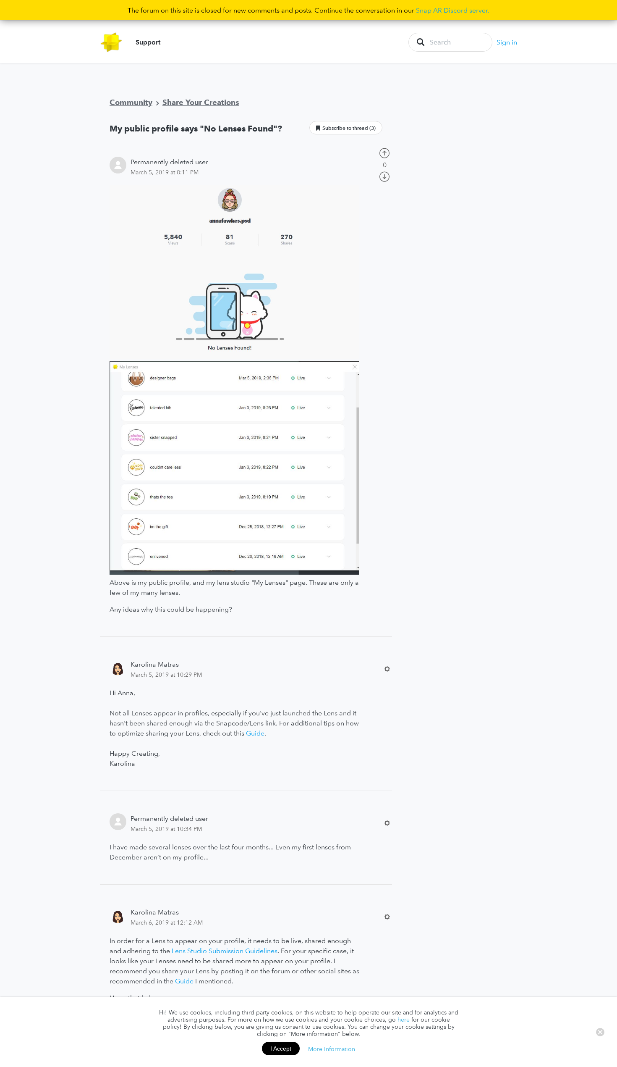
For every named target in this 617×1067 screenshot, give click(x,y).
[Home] (111, 42)
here (403, 1019)
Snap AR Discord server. (452, 10)
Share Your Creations (200, 102)
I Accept (280, 1048)
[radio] (384, 152)
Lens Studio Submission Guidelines (223, 950)
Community (131, 102)
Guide (255, 733)
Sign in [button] (507, 42)
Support (148, 42)
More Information (331, 1048)
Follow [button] (345, 127)
